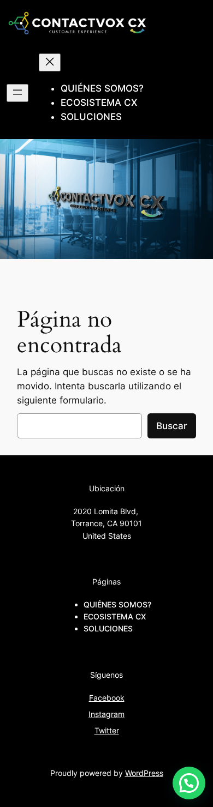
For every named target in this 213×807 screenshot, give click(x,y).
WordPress (144, 773)
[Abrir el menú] (17, 93)
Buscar (171, 425)
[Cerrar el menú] (50, 62)
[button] (189, 783)
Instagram (106, 714)
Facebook (107, 697)
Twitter (106, 730)
